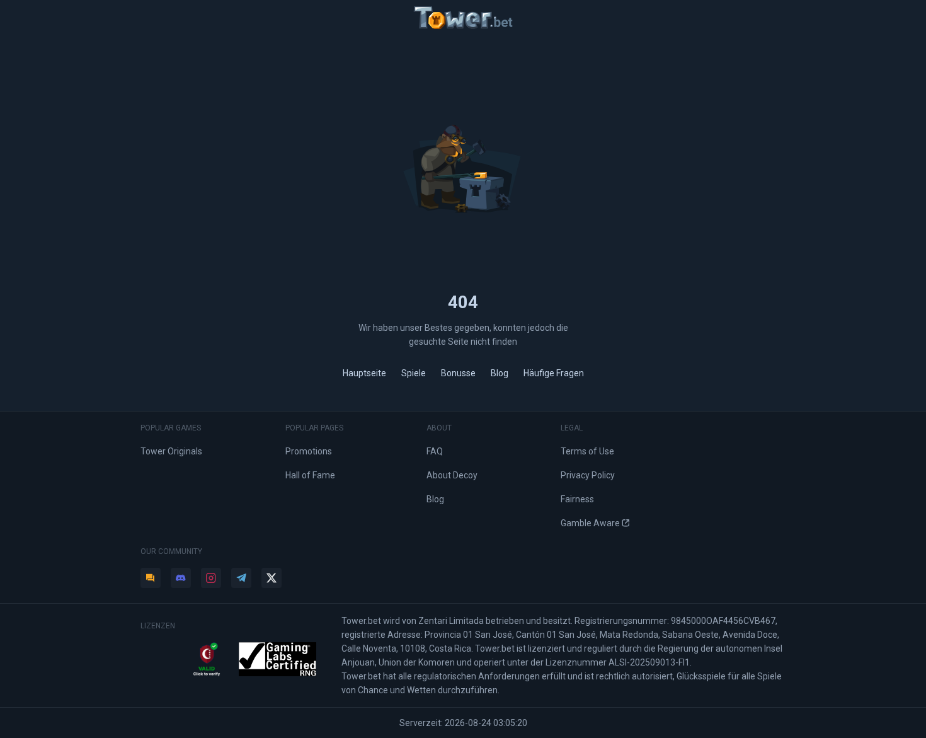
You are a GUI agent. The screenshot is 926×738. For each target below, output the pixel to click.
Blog (499, 373)
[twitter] (271, 578)
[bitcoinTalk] (150, 578)
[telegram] (241, 578)
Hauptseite (364, 373)
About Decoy (451, 475)
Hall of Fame (310, 475)
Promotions (308, 451)
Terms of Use (587, 451)
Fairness (577, 499)
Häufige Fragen (553, 373)
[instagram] (211, 578)
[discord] (181, 578)
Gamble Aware (590, 523)
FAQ (434, 451)
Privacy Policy (588, 475)
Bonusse (458, 373)
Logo (463, 18)
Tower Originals (171, 451)
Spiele (413, 373)
